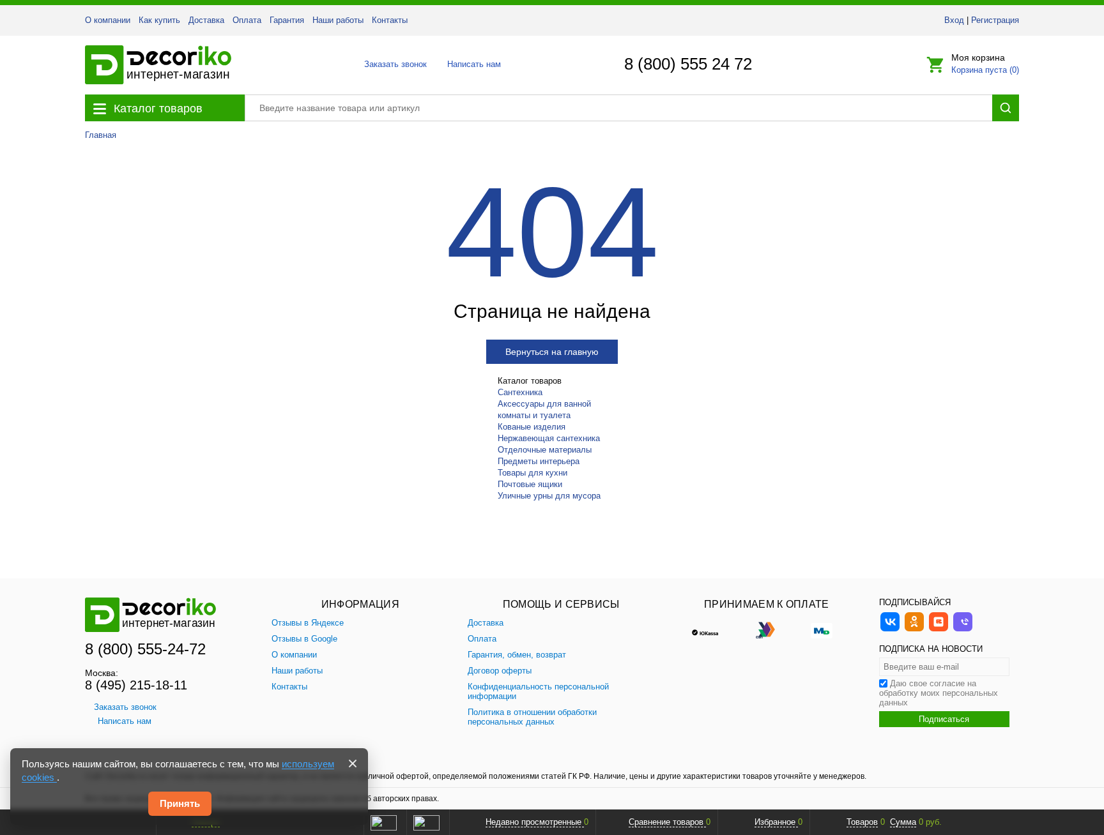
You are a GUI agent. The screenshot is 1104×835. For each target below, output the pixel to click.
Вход (954, 20)
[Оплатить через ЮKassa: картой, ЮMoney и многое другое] (712, 629)
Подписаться (944, 719)
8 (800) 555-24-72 (145, 649)
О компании (107, 20)
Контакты (390, 20)
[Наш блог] (938, 630)
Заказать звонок (392, 64)
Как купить (159, 20)
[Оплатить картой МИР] (822, 629)
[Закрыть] (353, 763)
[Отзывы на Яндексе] (383, 822)
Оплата (247, 20)
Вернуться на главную (552, 352)
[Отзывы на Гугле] (426, 822)
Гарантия (287, 20)
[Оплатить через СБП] (767, 629)
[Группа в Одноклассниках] (914, 630)
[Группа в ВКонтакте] (890, 630)
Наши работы (338, 20)
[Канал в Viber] (963, 630)
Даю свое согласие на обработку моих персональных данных (938, 693)
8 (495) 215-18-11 (136, 685)
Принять (180, 803)
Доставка (206, 20)
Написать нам (473, 64)
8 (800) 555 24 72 (688, 63)
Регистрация (995, 20)
